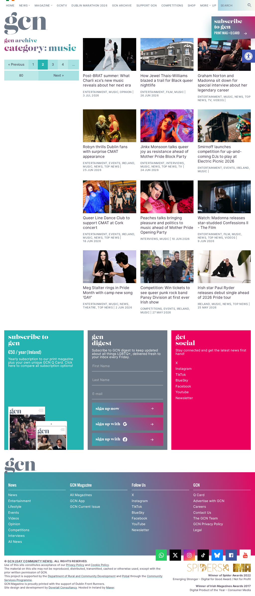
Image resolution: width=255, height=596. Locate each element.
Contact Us (202, 512)
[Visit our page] (161, 555)
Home (10, 5)
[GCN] (20, 470)
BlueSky (182, 380)
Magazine (42, 5)
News (23, 5)
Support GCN (146, 5)
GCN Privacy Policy (208, 524)
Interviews (16, 536)
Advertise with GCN (208, 501)
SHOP (191, 5)
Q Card (198, 495)
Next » (59, 75)
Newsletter (184, 398)
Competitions (172, 5)
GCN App (77, 501)
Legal (197, 530)
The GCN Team (205, 518)
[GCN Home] (26, 23)
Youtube (182, 392)
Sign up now (108, 408)
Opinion (14, 524)
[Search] (249, 5)
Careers (199, 507)
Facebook (183, 386)
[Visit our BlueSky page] (217, 555)
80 (21, 75)
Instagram (184, 369)
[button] (248, 56)
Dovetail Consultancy (63, 587)
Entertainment (19, 501)
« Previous (16, 64)
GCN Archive (122, 5)
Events (13, 512)
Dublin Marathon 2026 (89, 5)
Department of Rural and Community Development (82, 576)
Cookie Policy (100, 565)
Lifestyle (14, 507)
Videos (13, 518)
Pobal (125, 576)
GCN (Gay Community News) (30, 561)
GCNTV (62, 5)
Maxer (110, 587)
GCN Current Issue (85, 507)
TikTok (181, 375)
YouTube (138, 524)
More (204, 5)
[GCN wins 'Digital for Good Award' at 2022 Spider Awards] (208, 568)
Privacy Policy (75, 565)
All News (15, 542)
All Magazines (81, 495)
